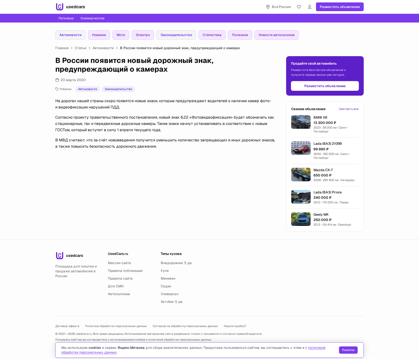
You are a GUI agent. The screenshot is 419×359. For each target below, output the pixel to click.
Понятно (348, 350)
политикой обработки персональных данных (179, 340)
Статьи (80, 48)
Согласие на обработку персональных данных (185, 326)
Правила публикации (125, 270)
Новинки (99, 35)
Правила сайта (120, 278)
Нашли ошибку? (235, 326)
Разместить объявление (340, 7)
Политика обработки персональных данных (116, 326)
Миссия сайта (119, 263)
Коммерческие (93, 18)
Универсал (170, 294)
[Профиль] (309, 6)
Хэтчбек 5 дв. (172, 301)
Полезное (240, 35)
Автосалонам (119, 294)
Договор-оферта (67, 326)
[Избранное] (299, 6)
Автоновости (70, 35)
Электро (143, 35)
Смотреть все (349, 109)
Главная (62, 48)
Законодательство (176, 35)
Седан (166, 286)
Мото (121, 35)
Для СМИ (115, 286)
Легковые (66, 18)
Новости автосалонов (277, 35)
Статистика (212, 35)
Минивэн (168, 278)
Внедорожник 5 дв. (176, 263)
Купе (165, 270)
